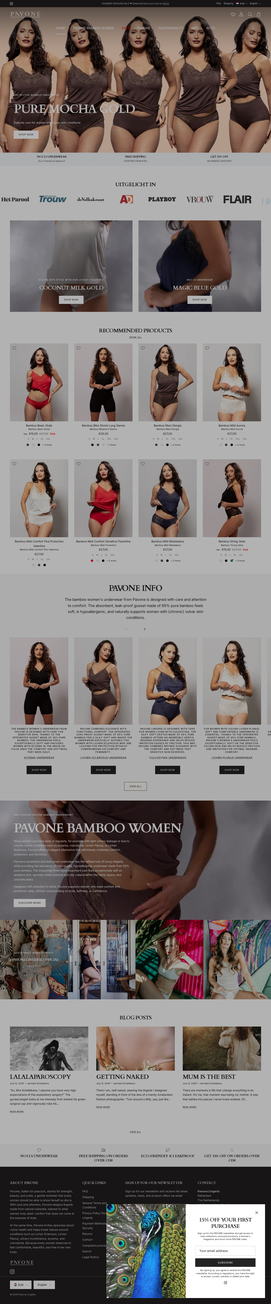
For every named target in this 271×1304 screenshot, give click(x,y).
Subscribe (225, 1262)
